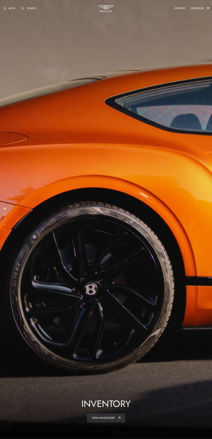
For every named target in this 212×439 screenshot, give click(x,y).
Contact (179, 8)
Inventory (197, 8)
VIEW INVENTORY (104, 418)
